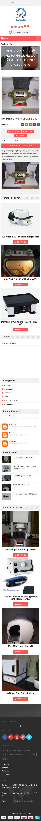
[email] (19, 27)
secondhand (9, 404)
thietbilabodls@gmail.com (23, 801)
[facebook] (12, 27)
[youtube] (22, 27)
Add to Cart (15, 131)
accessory (8, 385)
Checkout (21, 135)
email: (4, 801)
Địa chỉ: (4, 785)
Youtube (5, 768)
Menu (5, 38)
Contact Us (6, 774)
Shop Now (21, 242)
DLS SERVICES (25, 813)
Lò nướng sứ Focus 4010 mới (23, 457)
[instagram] (15, 27)
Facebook (5, 764)
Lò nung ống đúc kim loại (22, 476)
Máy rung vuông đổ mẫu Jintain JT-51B (20, 323)
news (6, 397)
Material (7, 393)
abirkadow (13, 424)
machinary (8, 389)
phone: (4, 793)
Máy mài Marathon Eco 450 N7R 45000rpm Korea (21, 597)
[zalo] (25, 26)
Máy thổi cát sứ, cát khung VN (20, 279)
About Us (5, 771)
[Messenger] (28, 26)
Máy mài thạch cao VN (21, 485)
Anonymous (13, 416)
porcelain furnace (11, 400)
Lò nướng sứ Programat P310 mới (20, 236)
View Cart (29, 131)
